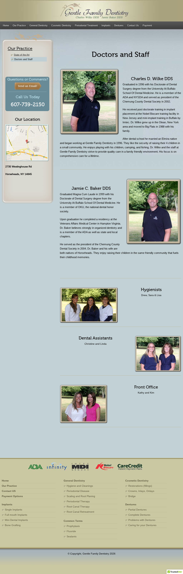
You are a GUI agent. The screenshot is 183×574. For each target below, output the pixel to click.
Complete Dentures (139, 514)
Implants (106, 25)
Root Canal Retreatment (80, 511)
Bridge (132, 496)
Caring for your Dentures (142, 525)
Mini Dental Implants (16, 520)
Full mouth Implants (16, 514)
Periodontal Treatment (86, 25)
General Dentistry (38, 25)
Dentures (118, 25)
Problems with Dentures (141, 520)
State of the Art (21, 54)
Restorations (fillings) (140, 485)
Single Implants (13, 509)
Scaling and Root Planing (81, 496)
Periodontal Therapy (78, 501)
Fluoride (71, 531)
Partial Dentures (137, 509)
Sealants (71, 536)
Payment (147, 25)
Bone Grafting (13, 525)
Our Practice (19, 25)
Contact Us (133, 25)
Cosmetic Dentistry (61, 25)
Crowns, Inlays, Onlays (141, 491)
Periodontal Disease (78, 491)
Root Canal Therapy (78, 506)
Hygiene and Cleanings (80, 485)
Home (6, 25)
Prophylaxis (73, 526)
